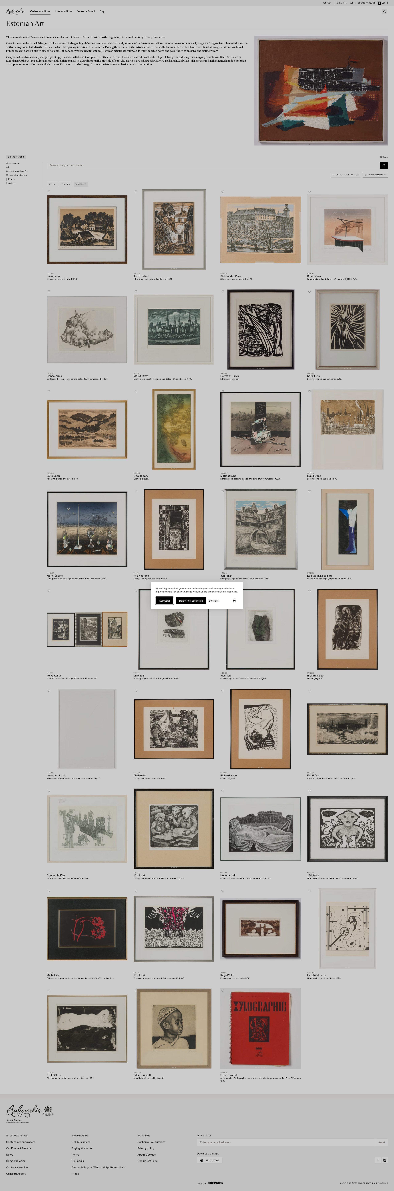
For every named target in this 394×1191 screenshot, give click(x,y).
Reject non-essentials (191, 600)
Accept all (164, 600)
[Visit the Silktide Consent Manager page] (234, 600)
